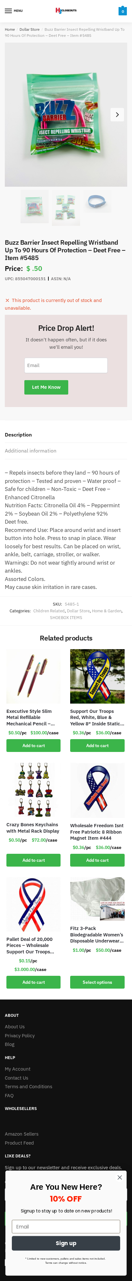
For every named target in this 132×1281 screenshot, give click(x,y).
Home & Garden (106, 611)
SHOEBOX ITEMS (66, 617)
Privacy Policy (20, 1035)
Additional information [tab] (30, 450)
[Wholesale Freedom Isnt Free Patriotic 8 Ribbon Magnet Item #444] (97, 790)
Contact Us (16, 1078)
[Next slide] (117, 114)
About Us (15, 1027)
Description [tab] (18, 434)
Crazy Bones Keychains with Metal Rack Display (32, 827)
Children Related (49, 611)
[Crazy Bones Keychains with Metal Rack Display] (33, 790)
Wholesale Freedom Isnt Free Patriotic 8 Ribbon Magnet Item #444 (97, 831)
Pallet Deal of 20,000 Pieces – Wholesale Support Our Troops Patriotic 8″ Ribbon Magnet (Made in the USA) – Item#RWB (29, 945)
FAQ (9, 1095)
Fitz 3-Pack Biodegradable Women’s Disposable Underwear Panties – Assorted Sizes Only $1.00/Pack (96, 934)
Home (10, 29)
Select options (97, 982)
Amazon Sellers (21, 1134)
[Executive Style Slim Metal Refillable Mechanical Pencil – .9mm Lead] (33, 676)
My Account (17, 1069)
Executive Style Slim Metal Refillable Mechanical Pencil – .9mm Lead (29, 717)
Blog (9, 1044)
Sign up (66, 1243)
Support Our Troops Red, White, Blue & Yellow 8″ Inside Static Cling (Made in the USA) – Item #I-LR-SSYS (96, 717)
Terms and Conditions (28, 1086)
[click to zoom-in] (66, 115)
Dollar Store (30, 29)
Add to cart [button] (33, 745)
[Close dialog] (119, 1177)
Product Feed (19, 1143)
